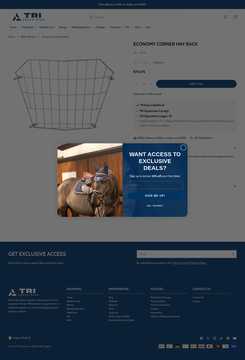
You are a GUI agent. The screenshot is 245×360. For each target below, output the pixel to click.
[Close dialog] (183, 147)
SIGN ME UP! (155, 195)
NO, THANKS (155, 206)
